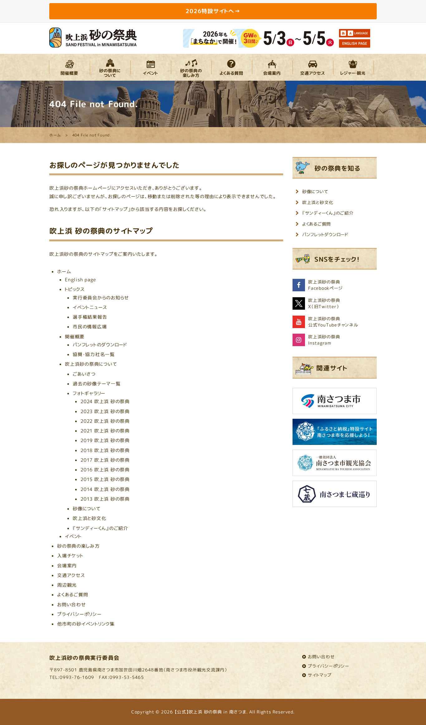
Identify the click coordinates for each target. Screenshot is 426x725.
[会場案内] (272, 67)
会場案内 (67, 565)
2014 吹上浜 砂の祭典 (105, 489)
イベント (73, 536)
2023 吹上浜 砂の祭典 (105, 411)
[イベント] (150, 67)
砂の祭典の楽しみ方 (78, 546)
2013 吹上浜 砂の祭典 (105, 499)
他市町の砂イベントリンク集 (86, 624)
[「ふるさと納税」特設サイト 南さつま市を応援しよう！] (335, 434)
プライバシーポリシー (79, 614)
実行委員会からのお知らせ (101, 297)
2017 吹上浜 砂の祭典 (105, 460)
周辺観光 (67, 585)
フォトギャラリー (89, 393)
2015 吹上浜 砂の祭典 (105, 479)
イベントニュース (90, 307)
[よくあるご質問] (231, 67)
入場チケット (70, 555)
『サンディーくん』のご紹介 (100, 528)
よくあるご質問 (72, 594)
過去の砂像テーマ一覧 (97, 383)
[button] (69, 67)
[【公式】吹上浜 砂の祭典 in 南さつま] (93, 37)
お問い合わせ (71, 604)
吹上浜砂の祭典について (91, 364)
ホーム (64, 271)
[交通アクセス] (313, 67)
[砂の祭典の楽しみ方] (191, 67)
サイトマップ (320, 675)
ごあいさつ (84, 374)
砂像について (87, 508)
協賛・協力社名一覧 (94, 354)
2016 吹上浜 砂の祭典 (105, 469)
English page (80, 279)
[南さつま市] (335, 403)
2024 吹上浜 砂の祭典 (105, 401)
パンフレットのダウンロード (100, 344)
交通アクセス (71, 575)
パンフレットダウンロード (325, 234)
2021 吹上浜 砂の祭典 (105, 430)
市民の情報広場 (90, 326)
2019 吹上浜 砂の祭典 (105, 440)
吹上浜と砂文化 (89, 518)
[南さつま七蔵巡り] (335, 496)
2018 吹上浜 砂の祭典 (105, 450)
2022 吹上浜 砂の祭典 (105, 421)
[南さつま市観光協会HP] (335, 465)
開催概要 (75, 336)
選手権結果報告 (90, 317)
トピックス (75, 289)
